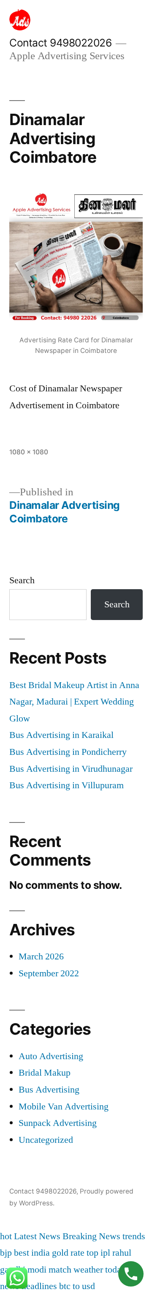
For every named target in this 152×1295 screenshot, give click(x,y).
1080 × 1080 (28, 452)
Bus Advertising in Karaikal (61, 735)
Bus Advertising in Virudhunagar (71, 769)
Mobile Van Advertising (64, 1106)
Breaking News (91, 1236)
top (92, 1253)
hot (6, 1236)
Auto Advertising (51, 1056)
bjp (6, 1253)
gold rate (68, 1253)
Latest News (37, 1236)
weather (88, 1270)
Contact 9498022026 (60, 42)
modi (36, 1270)
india (40, 1253)
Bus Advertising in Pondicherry (68, 752)
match (60, 1270)
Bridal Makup (45, 1073)
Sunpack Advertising (58, 1123)
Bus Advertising (49, 1090)
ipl (105, 1253)
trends (133, 1236)
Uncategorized (46, 1140)
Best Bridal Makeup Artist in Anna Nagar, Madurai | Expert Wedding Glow (74, 701)
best (21, 1253)
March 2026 (41, 956)
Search (22, 580)
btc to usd (77, 1286)
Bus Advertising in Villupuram (66, 785)
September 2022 (49, 973)
